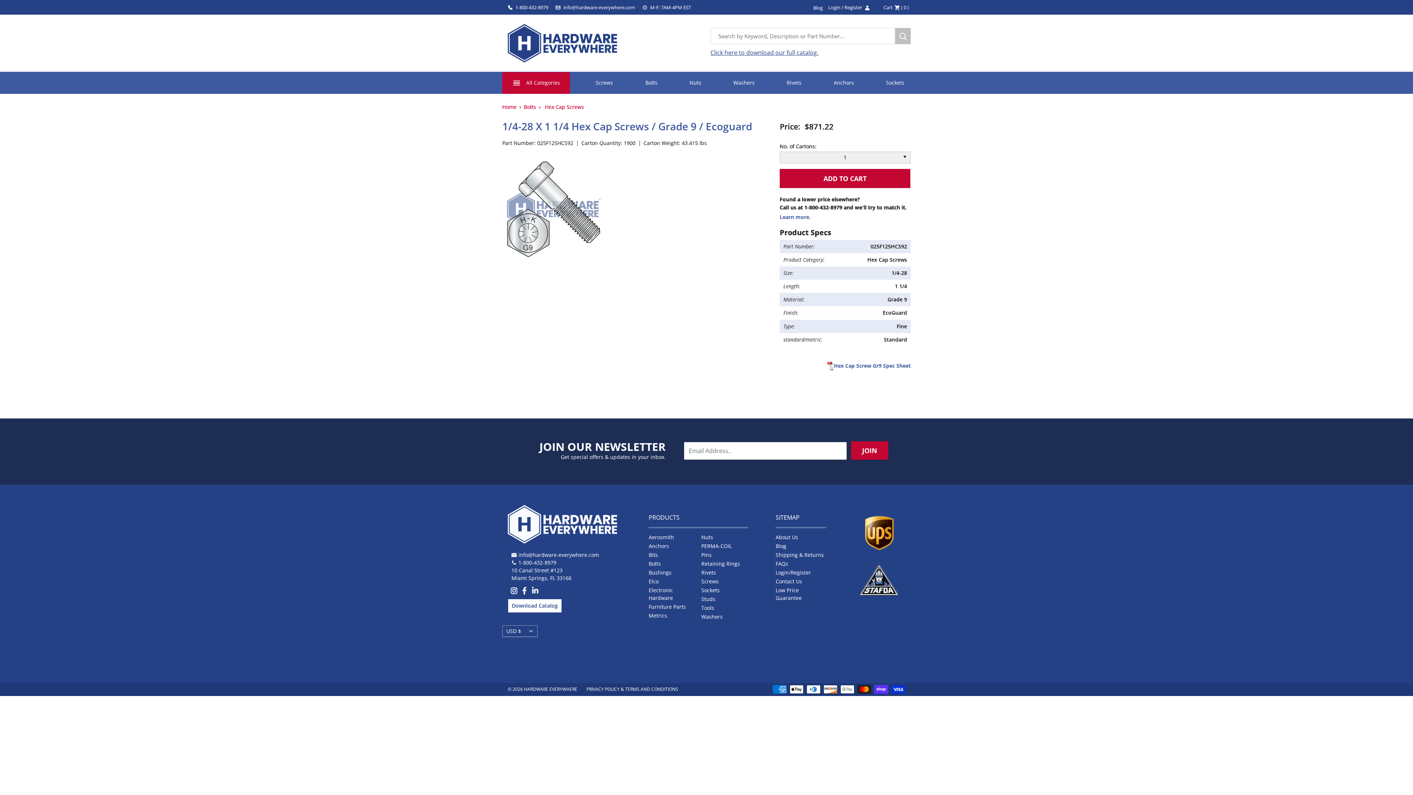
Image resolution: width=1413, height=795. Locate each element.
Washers (744, 82)
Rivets (794, 82)
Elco (654, 581)
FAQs (782, 563)
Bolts (651, 82)
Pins (706, 554)
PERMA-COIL (716, 546)
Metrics (658, 615)
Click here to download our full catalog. (764, 53)
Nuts (695, 82)
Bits (653, 554)
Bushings (660, 572)
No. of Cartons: (798, 146)
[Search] (903, 36)
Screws (604, 82)
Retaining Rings (720, 563)
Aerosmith (661, 537)
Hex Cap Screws (564, 106)
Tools (707, 607)
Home (509, 106)
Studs (708, 599)
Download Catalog (535, 605)
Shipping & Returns (800, 554)
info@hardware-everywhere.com (599, 7)
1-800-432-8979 (532, 7)
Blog (781, 546)
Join (869, 450)
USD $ (513, 631)
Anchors (844, 82)
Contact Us (789, 581)
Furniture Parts (667, 606)
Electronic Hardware (661, 594)
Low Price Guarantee (789, 594)
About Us (787, 537)
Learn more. (795, 216)
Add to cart (845, 178)
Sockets (895, 82)
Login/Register (793, 572)
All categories (543, 82)
